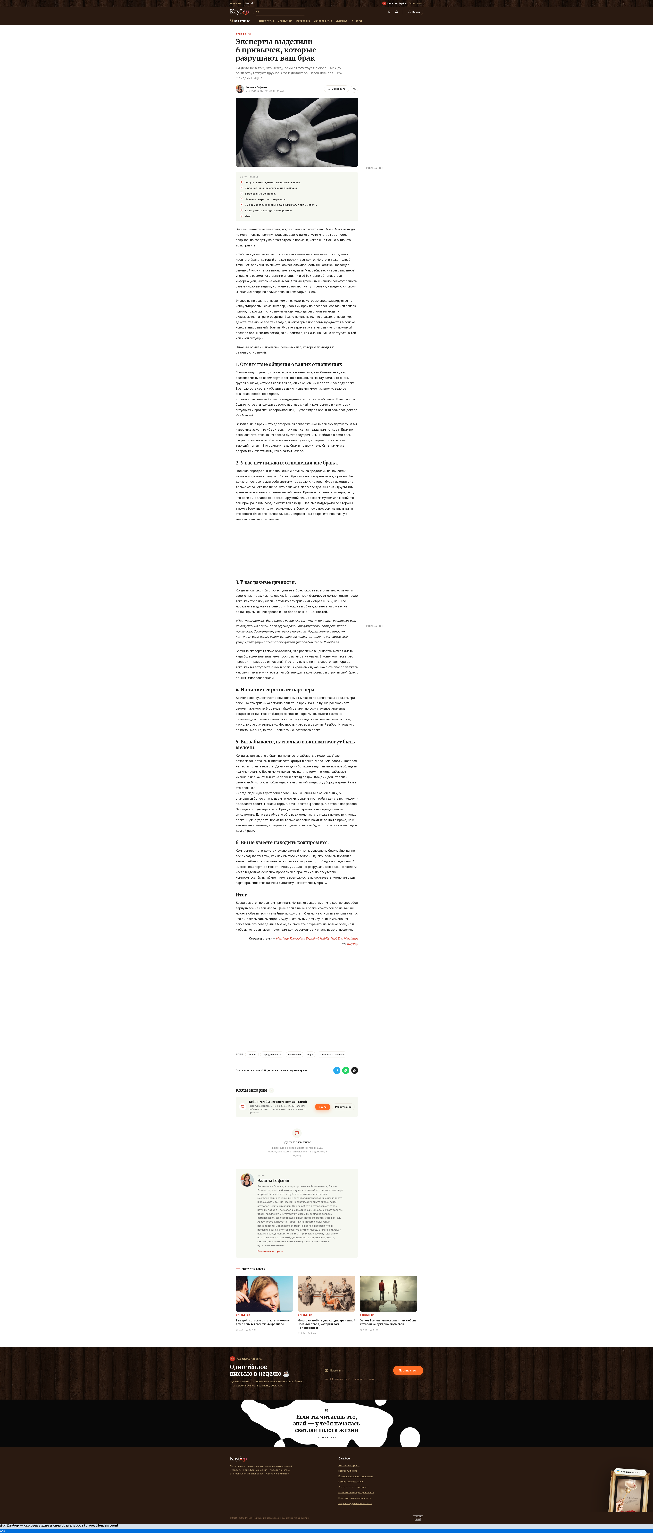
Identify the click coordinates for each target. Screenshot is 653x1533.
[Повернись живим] (418, 1518)
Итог (248, 216)
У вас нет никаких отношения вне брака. (271, 187)
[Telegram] (336, 1070)
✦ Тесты (356, 20)
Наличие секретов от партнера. (265, 199)
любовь (252, 1054)
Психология (266, 20)
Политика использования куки (355, 1498)
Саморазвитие (323, 20)
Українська (235, 3)
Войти (322, 1106)
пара (310, 1054)
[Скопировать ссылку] (354, 1070)
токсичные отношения (332, 1054)
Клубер (352, 943)
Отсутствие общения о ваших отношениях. (273, 182)
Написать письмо (347, 1470)
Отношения (285, 20)
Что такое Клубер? (348, 1465)
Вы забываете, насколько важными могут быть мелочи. (281, 204)
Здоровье (342, 20)
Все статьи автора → (270, 1251)
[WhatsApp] (345, 1070)
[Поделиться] (354, 89)
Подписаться (408, 1370)
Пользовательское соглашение (355, 1476)
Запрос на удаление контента (355, 1503)
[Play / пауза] (384, 3)
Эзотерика (303, 20)
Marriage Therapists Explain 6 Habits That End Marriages (317, 938)
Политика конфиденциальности (356, 1492)
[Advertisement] (297, 549)
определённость (272, 1054)
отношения (294, 1054)
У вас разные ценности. (260, 193)
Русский (249, 3)
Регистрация (343, 1106)
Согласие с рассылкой (350, 1481)
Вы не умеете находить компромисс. (268, 210)
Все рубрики (242, 20)
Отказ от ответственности (353, 1487)
